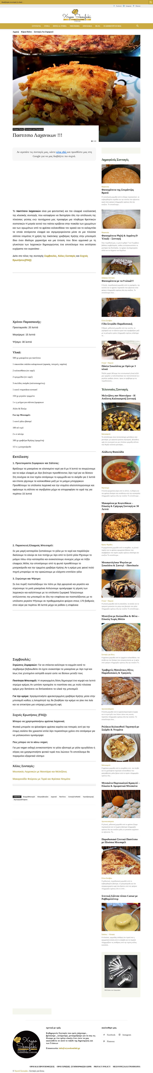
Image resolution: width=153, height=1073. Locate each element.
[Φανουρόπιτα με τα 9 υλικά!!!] (121, 265)
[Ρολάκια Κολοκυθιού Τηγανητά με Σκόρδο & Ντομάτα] (121, 748)
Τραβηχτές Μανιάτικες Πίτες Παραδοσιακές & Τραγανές (117, 671)
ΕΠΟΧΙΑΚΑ (87, 26)
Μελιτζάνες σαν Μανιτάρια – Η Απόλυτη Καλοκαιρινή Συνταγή (119, 397)
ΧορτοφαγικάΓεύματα (20, 799)
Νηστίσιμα (105, 488)
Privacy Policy (102, 1067)
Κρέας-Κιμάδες (107, 544)
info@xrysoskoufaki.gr (69, 1048)
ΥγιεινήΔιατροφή (88, 796)
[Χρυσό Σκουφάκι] (76, 15)
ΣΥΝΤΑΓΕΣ (36, 26)
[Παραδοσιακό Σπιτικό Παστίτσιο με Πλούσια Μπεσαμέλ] (121, 860)
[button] (137, 26)
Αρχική (16, 32)
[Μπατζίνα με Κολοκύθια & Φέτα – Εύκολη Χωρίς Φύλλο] (121, 637)
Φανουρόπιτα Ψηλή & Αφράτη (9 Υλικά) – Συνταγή (120, 237)
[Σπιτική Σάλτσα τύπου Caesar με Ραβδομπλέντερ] (121, 917)
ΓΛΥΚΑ (47, 26)
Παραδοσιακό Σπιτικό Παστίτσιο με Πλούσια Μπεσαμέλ (120, 841)
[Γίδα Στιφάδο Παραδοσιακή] (121, 307)
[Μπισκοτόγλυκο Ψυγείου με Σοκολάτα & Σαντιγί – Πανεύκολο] (121, 583)
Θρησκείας (105, 186)
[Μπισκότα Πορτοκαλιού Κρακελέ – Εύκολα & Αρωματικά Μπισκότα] (121, 804)
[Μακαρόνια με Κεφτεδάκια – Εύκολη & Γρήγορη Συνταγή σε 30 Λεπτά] (121, 527)
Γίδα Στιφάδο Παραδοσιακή (117, 323)
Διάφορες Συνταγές (108, 278)
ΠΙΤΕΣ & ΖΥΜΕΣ (59, 26)
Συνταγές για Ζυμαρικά (34, 129)
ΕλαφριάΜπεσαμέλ (29, 796)
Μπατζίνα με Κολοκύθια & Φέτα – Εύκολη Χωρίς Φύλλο (120, 618)
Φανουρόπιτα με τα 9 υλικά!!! (118, 280)
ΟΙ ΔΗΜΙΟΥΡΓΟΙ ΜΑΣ (112, 26)
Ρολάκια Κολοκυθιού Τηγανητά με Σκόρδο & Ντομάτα (120, 728)
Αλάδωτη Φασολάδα (113, 451)
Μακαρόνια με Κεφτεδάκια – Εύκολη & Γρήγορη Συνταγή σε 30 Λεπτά (120, 506)
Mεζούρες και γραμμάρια (126, 1067)
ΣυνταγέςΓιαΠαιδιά (74, 796)
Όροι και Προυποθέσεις (42, 1067)
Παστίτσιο (62, 796)
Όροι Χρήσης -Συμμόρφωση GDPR (74, 1067)
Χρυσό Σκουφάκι (21, 1071)
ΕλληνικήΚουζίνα (43, 796)
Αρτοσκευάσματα (108, 709)
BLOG (97, 26)
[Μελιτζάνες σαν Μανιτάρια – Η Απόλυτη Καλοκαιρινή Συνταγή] (121, 417)
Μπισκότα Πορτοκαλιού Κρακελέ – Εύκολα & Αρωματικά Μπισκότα (121, 784)
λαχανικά (54, 796)
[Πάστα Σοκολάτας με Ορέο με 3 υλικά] (121, 350)
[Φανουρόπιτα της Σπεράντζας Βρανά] (121, 173)
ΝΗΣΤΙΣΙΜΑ (74, 26)
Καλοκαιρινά (106, 434)
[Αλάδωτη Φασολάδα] (121, 470)
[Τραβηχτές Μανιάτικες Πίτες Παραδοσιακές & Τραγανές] (121, 691)
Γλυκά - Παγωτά (107, 363)
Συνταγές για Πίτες (108, 654)
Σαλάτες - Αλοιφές (108, 934)
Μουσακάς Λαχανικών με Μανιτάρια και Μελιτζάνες (40, 771)
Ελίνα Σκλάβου (107, 320)
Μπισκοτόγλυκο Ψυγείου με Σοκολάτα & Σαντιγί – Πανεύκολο (120, 564)
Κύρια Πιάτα (26, 32)
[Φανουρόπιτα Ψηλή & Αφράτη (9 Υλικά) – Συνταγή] (121, 219)
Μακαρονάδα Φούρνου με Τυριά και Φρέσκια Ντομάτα (41, 779)
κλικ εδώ (61, 151)
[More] (58, 814)
